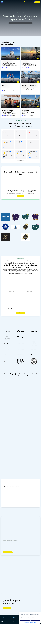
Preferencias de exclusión (26, 622)
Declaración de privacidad (33, 622)
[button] (39, 612)
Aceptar (30, 620)
